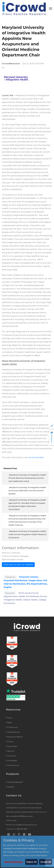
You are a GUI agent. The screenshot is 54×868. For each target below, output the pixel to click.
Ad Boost (10, 787)
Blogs (9, 722)
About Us (10, 751)
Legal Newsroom (14, 732)
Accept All (45, 862)
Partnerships (12, 746)
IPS (28, 584)
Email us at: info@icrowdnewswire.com (22, 825)
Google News (35, 580)
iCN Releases (12, 761)
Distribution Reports (15, 737)
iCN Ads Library (13, 765)
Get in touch (11, 820)
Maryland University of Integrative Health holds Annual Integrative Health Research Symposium (27, 534)
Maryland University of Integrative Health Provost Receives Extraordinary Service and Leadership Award (27, 478)
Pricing (10, 741)
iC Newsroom (12, 727)
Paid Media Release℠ (15, 782)
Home (9, 718)
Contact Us (11, 756)
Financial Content (28, 577)
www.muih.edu (36, 457)
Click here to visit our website (18, 564)
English (8, 587)
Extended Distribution (15, 580)
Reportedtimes (39, 584)
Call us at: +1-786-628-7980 (17, 829)
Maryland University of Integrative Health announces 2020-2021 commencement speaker (27, 490)
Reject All (31, 862)
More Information (13, 862)
